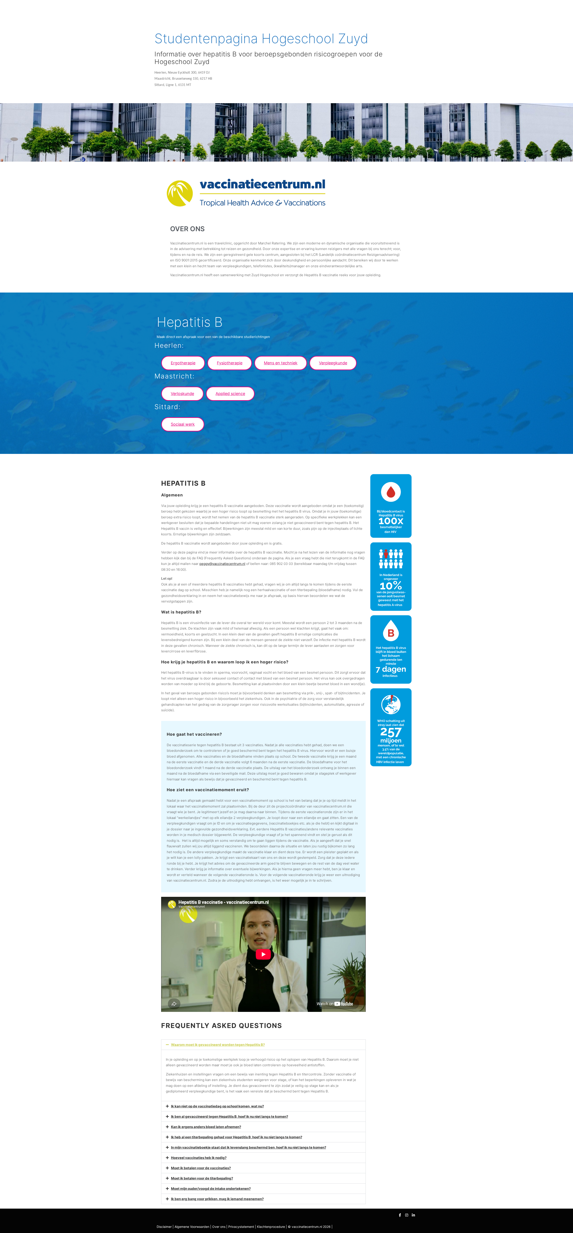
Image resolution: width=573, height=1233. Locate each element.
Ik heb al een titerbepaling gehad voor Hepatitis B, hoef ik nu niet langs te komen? (236, 1137)
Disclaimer (164, 1227)
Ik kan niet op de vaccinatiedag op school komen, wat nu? (217, 1106)
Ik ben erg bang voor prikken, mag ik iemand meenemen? (217, 1199)
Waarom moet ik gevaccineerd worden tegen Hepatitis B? (218, 1045)
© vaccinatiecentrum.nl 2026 (309, 1227)
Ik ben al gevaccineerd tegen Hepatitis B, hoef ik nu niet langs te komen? (229, 1116)
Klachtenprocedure (271, 1227)
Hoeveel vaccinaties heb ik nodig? (199, 1158)
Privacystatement (241, 1227)
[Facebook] (400, 1215)
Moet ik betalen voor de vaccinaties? (201, 1168)
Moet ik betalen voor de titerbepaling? (202, 1178)
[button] (183, 363)
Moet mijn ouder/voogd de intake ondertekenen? (211, 1188)
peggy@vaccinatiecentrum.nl (222, 564)
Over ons (219, 1227)
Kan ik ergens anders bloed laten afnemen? (206, 1127)
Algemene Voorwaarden (192, 1227)
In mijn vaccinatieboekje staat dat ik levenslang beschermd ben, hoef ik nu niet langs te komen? (248, 1147)
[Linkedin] (413, 1215)
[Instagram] (407, 1215)
